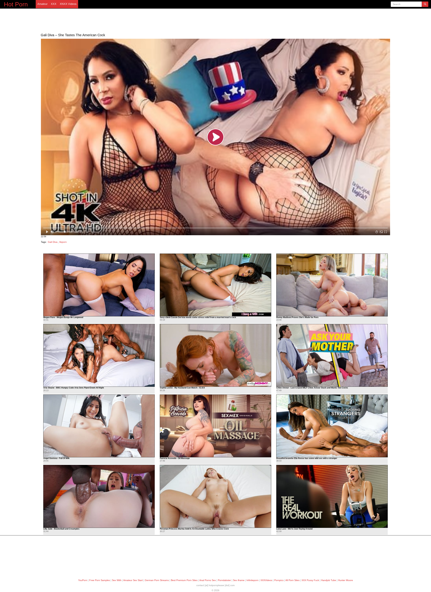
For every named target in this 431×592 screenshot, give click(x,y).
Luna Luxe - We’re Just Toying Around (294, 529)
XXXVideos (266, 580)
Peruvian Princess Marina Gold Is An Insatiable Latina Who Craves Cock (194, 529)
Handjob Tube (328, 580)
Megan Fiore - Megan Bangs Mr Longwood (63, 317)
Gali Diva (52, 242)
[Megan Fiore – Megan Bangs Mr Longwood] (99, 285)
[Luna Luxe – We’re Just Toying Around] (332, 496)
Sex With (116, 580)
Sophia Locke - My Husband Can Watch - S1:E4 (182, 388)
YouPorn (82, 580)
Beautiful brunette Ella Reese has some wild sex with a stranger (306, 458)
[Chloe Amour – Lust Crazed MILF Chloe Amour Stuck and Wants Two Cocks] (332, 355)
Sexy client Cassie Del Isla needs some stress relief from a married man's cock (198, 317)
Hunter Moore (345, 580)
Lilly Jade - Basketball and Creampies (61, 529)
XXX (53, 4)
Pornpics (279, 580)
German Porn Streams (157, 580)
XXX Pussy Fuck (310, 580)
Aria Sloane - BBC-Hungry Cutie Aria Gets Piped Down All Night (73, 388)
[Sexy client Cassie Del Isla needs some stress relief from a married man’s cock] (215, 285)
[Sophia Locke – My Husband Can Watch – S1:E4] (215, 355)
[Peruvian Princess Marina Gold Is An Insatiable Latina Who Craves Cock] (215, 496)
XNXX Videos (68, 4)
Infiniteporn (252, 580)
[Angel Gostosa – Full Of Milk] (99, 425)
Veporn (63, 242)
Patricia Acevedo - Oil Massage (175, 458)
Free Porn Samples (99, 580)
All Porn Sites (292, 580)
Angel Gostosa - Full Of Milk (56, 458)
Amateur (42, 4)
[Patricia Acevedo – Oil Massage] (215, 425)
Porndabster (224, 580)
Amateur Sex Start (133, 580)
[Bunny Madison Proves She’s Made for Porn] (332, 285)
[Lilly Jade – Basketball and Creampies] (99, 496)
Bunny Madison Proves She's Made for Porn (297, 317)
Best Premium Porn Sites (184, 580)
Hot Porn (16, 4)
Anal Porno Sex (207, 580)
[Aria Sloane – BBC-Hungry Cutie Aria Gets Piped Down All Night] (99, 355)
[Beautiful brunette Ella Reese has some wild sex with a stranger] (332, 425)
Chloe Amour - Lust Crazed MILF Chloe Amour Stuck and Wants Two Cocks (312, 388)
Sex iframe (238, 580)
